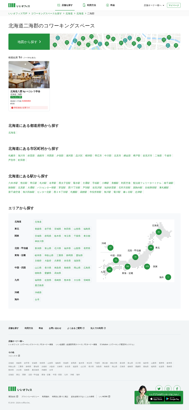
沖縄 (72, 374)
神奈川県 (39, 241)
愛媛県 (48, 272)
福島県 (87, 228)
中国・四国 (57, 374)
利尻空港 (126, 183)
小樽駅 (105, 183)
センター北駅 (44, 192)
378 (148, 266)
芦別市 (12, 160)
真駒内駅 (137, 187)
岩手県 (48, 228)
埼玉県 (67, 235)
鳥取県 (57, 267)
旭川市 (21, 155)
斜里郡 (31, 155)
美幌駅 (115, 183)
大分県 (77, 279)
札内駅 (43, 183)
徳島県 (38, 272)
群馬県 (48, 235)
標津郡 (88, 155)
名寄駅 (52, 183)
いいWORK (103, 396)
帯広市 (98, 155)
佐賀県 (48, 279)
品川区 (79, 155)
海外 (78, 374)
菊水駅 (76, 183)
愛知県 (79, 255)
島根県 (67, 267)
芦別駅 (86, 187)
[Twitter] (159, 388)
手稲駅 (95, 183)
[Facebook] (177, 388)
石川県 (57, 248)
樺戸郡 (136, 155)
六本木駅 (13, 183)
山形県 (77, 228)
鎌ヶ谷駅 (128, 192)
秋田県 (67, 228)
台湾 (37, 299)
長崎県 (57, 279)
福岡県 (38, 279)
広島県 (87, 267)
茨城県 (38, 235)
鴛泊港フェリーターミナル (147, 183)
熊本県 (67, 279)
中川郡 (107, 155)
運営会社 (12, 396)
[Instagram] (168, 388)
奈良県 (67, 260)
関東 (24, 374)
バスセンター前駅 (46, 187)
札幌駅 (74, 192)
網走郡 (127, 155)
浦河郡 (69, 155)
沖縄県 (38, 292)
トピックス (12, 355)
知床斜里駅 (110, 187)
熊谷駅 (23, 183)
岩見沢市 (147, 155)
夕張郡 (59, 155)
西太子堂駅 (65, 183)
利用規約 (45, 396)
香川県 (48, 267)
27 (109, 247)
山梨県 (77, 248)
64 (152, 247)
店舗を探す (67, 5)
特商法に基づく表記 (60, 396)
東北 (18, 374)
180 (128, 267)
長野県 (87, 248)
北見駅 (21, 187)
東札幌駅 (164, 187)
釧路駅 (12, 187)
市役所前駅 (95, 192)
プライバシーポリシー (30, 396)
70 (116, 259)
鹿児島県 (39, 285)
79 (135, 256)
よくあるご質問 (74, 328)
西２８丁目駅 (61, 192)
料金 (112, 5)
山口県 (38, 267)
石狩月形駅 (125, 187)
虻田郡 (21, 160)
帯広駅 (33, 183)
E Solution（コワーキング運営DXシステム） (117, 344)
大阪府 (48, 260)
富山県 (48, 248)
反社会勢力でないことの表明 (82, 396)
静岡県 (69, 255)
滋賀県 (77, 260)
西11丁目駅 (74, 187)
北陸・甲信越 (33, 374)
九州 (66, 374)
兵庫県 (57, 260)
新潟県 (38, 248)
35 (158, 231)
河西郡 (50, 155)
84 (109, 270)
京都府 (38, 260)
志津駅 (138, 192)
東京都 (87, 235)
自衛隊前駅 (151, 187)
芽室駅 (62, 187)
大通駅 (86, 183)
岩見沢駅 (97, 187)
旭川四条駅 (29, 192)
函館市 (40, 155)
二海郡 (158, 155)
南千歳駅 (168, 183)
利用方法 (91, 5)
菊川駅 (117, 192)
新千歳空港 (14, 192)
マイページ (174, 5)
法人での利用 (97, 328)
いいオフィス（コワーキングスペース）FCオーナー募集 (30, 344)
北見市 (117, 155)
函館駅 (83, 192)
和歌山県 (49, 255)
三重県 (60, 255)
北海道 (12, 132)
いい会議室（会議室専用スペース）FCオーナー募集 (76, 344)
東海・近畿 (45, 374)
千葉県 (77, 235)
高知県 (57, 272)
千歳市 (167, 155)
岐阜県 (38, 255)
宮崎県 (87, 279)
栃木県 (57, 235)
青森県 (38, 228)
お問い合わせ (55, 328)
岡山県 (77, 267)
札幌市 (12, 155)
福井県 (67, 248)
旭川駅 (107, 192)
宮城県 (57, 228)
